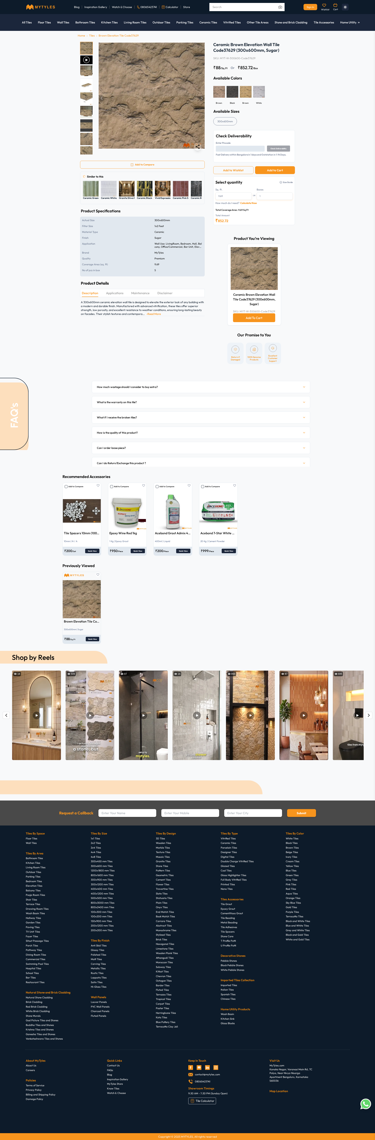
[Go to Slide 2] (86, 59)
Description (90, 293)
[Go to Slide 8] (86, 139)
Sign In (310, 7)
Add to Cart (275, 170)
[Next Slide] (202, 98)
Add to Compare (75, 486)
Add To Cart (254, 318)
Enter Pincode (223, 142)
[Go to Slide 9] (86, 152)
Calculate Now (248, 203)
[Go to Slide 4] (86, 85)
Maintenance (140, 293)
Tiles (92, 35)
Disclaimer (165, 293)
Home (81, 35)
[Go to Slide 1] (86, 48)
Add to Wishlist (233, 170)
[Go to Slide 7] (86, 125)
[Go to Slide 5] (86, 98)
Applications (114, 293)
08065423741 (148, 7)
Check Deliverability (279, 148)
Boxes (260, 189)
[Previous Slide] (101, 98)
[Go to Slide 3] (86, 71)
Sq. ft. (218, 189)
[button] (152, 98)
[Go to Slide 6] (86, 112)
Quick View (92, 551)
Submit (301, 813)
